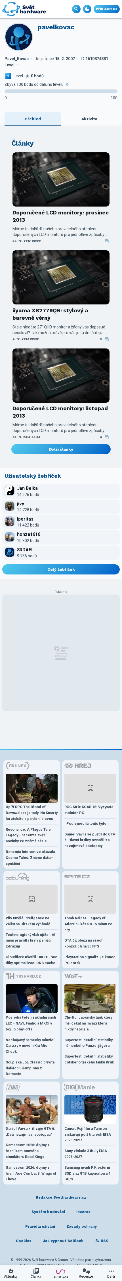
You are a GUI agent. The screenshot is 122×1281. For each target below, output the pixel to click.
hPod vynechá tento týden (86, 823)
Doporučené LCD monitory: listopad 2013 (60, 412)
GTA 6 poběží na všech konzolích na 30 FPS (83, 943)
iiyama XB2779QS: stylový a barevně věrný (50, 314)
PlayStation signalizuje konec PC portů (89, 960)
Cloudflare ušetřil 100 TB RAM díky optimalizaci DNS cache (32, 960)
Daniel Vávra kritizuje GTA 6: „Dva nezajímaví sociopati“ (30, 1131)
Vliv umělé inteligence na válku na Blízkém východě (28, 921)
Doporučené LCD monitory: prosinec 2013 (60, 216)
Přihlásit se (106, 9)
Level (18, 76)
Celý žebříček (61, 569)
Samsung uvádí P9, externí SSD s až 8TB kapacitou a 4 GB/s (87, 1173)
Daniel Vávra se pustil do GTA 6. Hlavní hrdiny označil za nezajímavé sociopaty (89, 840)
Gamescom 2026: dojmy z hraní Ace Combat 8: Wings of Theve (31, 1173)
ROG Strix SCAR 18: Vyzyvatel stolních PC (89, 810)
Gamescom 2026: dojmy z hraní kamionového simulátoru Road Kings (28, 1151)
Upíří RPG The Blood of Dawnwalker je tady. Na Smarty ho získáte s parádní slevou (32, 813)
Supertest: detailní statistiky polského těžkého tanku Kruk (89, 1059)
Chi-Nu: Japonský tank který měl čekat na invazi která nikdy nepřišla (88, 1023)
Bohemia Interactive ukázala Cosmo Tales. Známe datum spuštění (30, 858)
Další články (61, 449)
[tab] (33, 119)
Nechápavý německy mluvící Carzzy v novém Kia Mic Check (30, 1046)
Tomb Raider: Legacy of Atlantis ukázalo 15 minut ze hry (88, 924)
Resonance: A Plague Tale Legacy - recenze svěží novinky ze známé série (28, 835)
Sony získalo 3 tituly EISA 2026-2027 (85, 1154)
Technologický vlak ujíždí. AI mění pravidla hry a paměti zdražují (30, 941)
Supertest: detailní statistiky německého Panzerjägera (88, 1043)
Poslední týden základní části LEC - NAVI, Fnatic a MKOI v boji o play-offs (31, 1023)
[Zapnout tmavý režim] (87, 9)
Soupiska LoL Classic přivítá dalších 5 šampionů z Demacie (30, 1068)
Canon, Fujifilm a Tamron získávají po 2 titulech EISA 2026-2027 (87, 1134)
